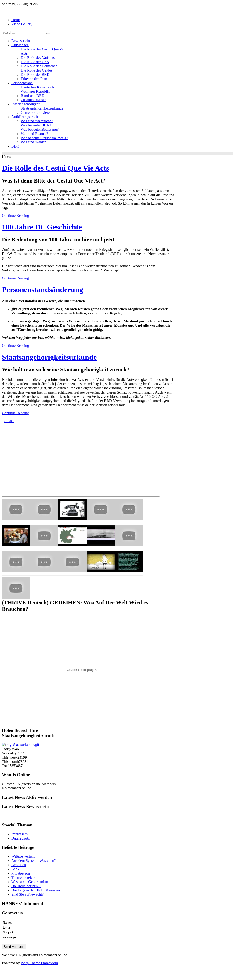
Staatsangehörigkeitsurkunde (49, 357)
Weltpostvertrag (23, 856)
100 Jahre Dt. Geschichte (42, 227)
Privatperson (20, 873)
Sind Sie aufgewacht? (27, 894)
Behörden (18, 865)
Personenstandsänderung (42, 289)
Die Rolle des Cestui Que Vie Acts (55, 168)
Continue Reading (15, 216)
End (11, 421)
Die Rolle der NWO (26, 886)
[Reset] (48, 33)
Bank (15, 869)
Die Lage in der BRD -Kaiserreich (37, 890)
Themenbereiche (23, 877)
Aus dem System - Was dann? (33, 861)
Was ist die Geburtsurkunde (31, 882)
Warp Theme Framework (39, 963)
